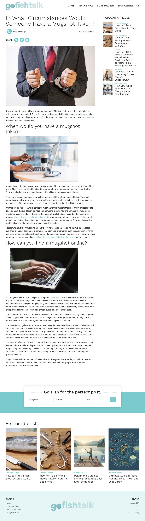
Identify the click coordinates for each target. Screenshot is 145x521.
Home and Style (86, 6)
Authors (59, 399)
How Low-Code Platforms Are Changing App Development (123, 89)
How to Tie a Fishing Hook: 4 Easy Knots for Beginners (123, 41)
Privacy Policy (133, 512)
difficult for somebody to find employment (55, 237)
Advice (71, 6)
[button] (16, 40)
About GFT (134, 503)
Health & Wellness (105, 6)
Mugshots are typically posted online (30, 217)
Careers (136, 506)
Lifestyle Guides (125, 6)
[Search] (113, 399)
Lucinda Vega (20, 32)
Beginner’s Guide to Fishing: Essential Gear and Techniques (88, 478)
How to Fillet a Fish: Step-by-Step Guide (125, 28)
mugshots (89, 117)
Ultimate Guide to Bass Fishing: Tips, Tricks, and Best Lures (124, 478)
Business (118, 69)
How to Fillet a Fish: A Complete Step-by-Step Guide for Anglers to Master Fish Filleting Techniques (126, 59)
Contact (136, 509)
